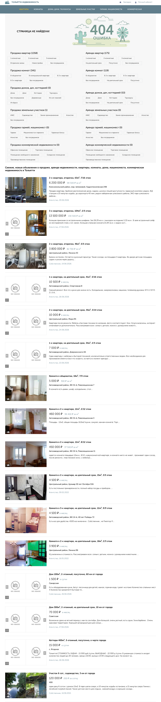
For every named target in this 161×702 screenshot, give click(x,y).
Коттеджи (38, 93)
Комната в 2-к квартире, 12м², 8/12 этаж (70, 442)
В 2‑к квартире (63, 76)
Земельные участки (85, 9)
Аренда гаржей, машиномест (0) (104, 127)
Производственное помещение (22, 160)
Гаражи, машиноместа (111, 9)
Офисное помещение (19, 150)
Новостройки (37, 63)
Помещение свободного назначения (24, 155)
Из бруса (13, 103)
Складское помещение (56, 155)
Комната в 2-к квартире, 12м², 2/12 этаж (70, 409)
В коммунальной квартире (39, 76)
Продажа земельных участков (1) (28, 110)
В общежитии (15, 76)
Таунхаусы (54, 93)
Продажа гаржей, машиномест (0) (29, 127)
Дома (12, 93)
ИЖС (12, 115)
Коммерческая (134, 9)
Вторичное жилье (17, 63)
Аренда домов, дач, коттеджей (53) (105, 93)
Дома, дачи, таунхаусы (59, 9)
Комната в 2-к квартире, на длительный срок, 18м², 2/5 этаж (80, 541)
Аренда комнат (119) (97, 70)
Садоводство (27, 115)
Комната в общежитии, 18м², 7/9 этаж (68, 376)
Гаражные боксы (58, 133)
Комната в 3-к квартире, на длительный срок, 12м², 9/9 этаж (80, 508)
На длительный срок (94, 63)
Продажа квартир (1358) (24, 53)
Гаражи (13, 133)
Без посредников (57, 63)
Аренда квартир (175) (97, 53)
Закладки (127, 2)
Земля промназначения (49, 115)
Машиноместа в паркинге (34, 133)
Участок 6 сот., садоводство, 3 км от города (72, 673)
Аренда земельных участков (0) (103, 110)
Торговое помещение (44, 150)
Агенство (70, 115)
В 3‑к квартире (16, 80)
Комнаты (38, 9)
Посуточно (113, 63)
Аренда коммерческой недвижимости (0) (109, 145)
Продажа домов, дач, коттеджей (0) (30, 88)
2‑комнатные (33, 58)
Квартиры (24, 9)
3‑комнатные (51, 58)
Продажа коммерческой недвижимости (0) (34, 145)
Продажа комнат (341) (23, 70)
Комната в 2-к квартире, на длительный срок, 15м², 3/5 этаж (80, 475)
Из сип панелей (55, 98)
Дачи (24, 93)
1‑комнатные (15, 58)
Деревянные (36, 98)
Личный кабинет (145, 2)
